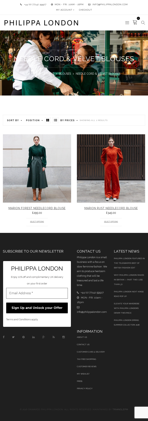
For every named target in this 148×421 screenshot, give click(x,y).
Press (79, 381)
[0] (135, 22)
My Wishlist (83, 374)
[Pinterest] (23, 337)
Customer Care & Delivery (91, 352)
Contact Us (83, 344)
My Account (64, 10)
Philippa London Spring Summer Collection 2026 (127, 322)
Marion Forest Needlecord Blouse (37, 208)
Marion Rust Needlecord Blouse (111, 208)
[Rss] (54, 337)
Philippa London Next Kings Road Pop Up (129, 294)
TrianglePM (120, 409)
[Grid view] (48, 120)
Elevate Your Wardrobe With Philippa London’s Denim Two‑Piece (126, 308)
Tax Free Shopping (86, 359)
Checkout (85, 10)
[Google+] (43, 337)
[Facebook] (3, 337)
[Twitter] (13, 337)
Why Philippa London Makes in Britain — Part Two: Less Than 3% (129, 279)
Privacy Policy (84, 388)
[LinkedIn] (33, 337)
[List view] (55, 120)
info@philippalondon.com (110, 4)
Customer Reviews (86, 366)
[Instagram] (63, 337)
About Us (82, 337)
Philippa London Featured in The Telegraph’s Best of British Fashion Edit (129, 263)
